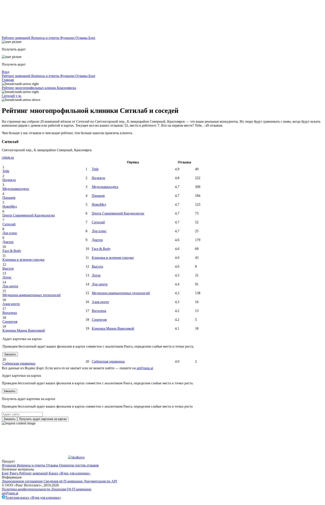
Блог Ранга (10, 473)
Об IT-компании (79, 489)
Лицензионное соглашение (23, 481)
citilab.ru (8, 157)
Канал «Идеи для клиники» (69, 473)
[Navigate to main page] (35, 34)
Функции (67, 38)
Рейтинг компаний (16, 38)
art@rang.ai (10, 493)
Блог (92, 38)
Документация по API (100, 481)
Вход (5, 72)
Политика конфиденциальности (26, 489)
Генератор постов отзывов (79, 465)
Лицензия (59, 489)
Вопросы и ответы (45, 38)
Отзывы (81, 38)
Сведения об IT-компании (64, 481)
